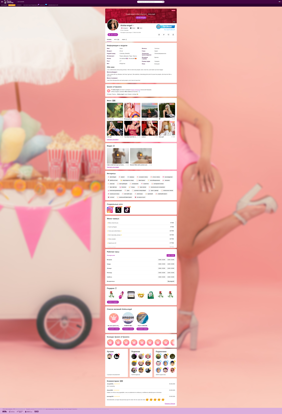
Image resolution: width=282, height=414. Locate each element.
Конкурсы (42, 5)
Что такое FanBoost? (169, 29)
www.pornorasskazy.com (20, 409)
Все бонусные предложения (31, 5)
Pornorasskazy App (53, 5)
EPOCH (36, 409)
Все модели (4, 5)
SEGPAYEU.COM (41, 409)
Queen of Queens (135, 89)
